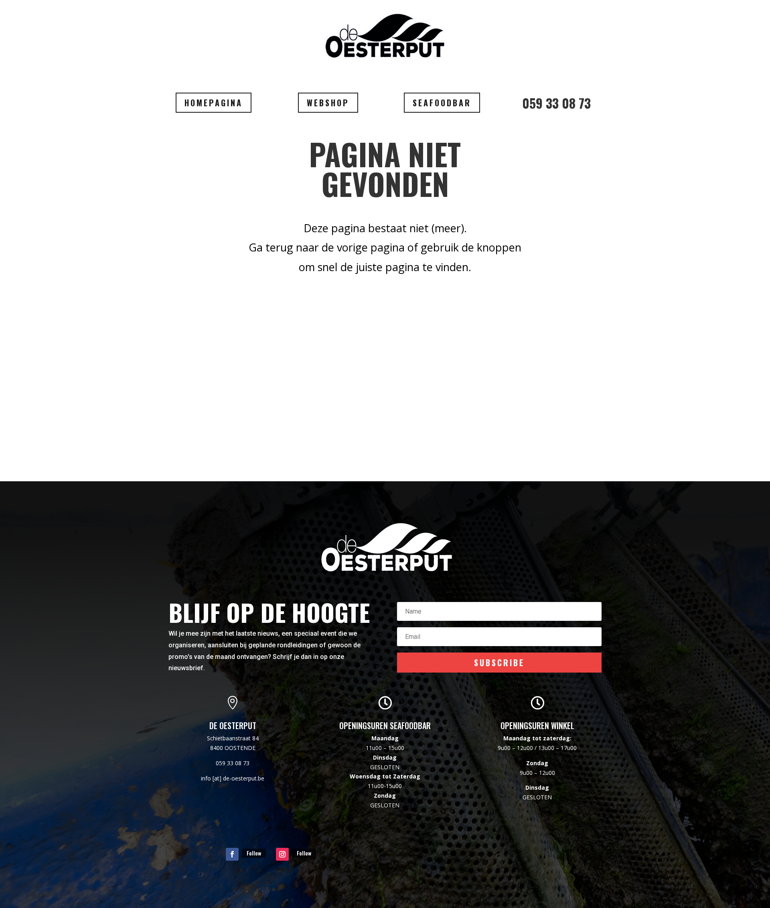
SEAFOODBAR (442, 103)
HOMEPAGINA (213, 103)
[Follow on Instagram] (282, 854)
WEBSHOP (328, 103)
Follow (254, 853)
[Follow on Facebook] (232, 854)
